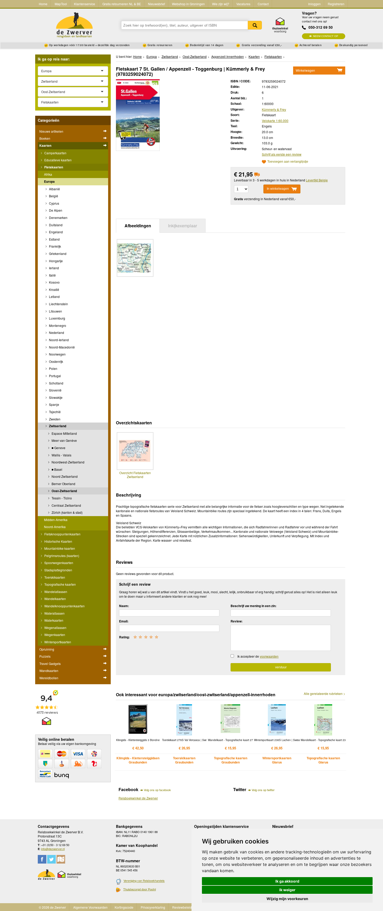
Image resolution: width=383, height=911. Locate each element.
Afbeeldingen (138, 226)
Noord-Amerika (55, 526)
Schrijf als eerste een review (281, 154)
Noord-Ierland (58, 340)
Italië (52, 275)
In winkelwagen (278, 189)
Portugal (54, 376)
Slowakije (55, 397)
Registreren (336, 4)
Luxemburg (56, 318)
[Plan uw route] (61, 859)
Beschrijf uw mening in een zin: (253, 605)
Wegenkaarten (54, 634)
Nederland (56, 332)
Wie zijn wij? (220, 4)
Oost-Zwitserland (64, 490)
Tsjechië (54, 411)
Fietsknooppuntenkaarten (62, 534)
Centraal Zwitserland (66, 505)
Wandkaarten (48, 670)
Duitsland (55, 225)
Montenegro (57, 325)
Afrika (48, 174)
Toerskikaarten (54, 577)
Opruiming (46, 649)
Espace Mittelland (64, 433)
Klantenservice (84, 4)
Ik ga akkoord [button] (287, 881)
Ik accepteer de (258, 656)
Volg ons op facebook (157, 789)
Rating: (124, 637)
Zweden (54, 419)
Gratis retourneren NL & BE (121, 4)
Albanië (54, 189)
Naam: (124, 605)
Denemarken (57, 217)
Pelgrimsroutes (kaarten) (61, 555)
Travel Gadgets (50, 663)
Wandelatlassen (55, 591)
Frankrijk (54, 246)
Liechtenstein (58, 304)
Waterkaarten (53, 620)
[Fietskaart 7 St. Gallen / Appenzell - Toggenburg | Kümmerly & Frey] (138, 114)
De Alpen (55, 210)
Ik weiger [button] (287, 890)
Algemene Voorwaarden (90, 907)
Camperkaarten (55, 153)
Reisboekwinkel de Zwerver (138, 798)
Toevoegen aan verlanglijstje (287, 161)
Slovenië (54, 390)
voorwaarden (269, 656)
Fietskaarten (53, 167)
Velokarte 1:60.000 (275, 120)
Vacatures (243, 4)
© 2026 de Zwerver (52, 907)
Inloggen (314, 4)
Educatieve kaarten (58, 160)
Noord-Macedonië (61, 347)
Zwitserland (57, 426)
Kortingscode (124, 907)
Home (43, 4)
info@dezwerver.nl (53, 849)
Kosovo (54, 282)
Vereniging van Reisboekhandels (144, 881)
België (53, 196)
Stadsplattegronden (58, 570)
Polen (52, 368)
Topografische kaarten (60, 584)
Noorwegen (57, 354)
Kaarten (45, 145)
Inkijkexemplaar (182, 226)
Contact (263, 4)
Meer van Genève (64, 440)
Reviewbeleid (182, 907)
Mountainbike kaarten (59, 548)
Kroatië (53, 289)
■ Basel (56, 469)
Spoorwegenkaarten (58, 562)
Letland (54, 296)
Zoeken (255, 25)
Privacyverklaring (153, 907)
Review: (237, 621)
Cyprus (53, 203)
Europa (49, 181)
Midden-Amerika (55, 519)
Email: (123, 621)
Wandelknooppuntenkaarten (64, 606)
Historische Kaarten (58, 541)
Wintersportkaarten (57, 642)
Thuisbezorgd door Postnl (139, 889)
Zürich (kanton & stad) (67, 512)
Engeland (55, 232)
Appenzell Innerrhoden (227, 56)
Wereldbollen (48, 678)
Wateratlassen (54, 613)
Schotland (55, 383)
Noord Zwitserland (64, 476)
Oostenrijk (55, 361)
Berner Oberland (63, 483)
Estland (54, 239)
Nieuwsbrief (156, 4)
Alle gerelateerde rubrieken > (324, 694)
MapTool (61, 4)
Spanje (53, 404)
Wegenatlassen (55, 627)
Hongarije (55, 261)
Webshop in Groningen (188, 4)
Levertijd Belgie (317, 180)
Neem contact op (325, 36)
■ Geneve (58, 447)
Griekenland (57, 253)
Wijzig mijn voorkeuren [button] (287, 898)
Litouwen (55, 311)
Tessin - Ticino (61, 498)
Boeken (44, 138)
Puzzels (45, 656)
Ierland (53, 268)
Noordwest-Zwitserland (67, 462)
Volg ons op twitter (263, 789)
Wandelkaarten (55, 598)
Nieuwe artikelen (51, 131)
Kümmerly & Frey (274, 109)
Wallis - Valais (61, 455)
